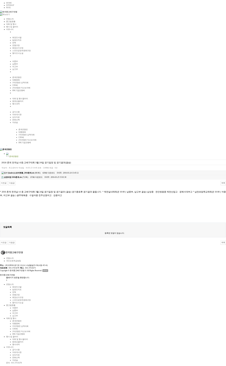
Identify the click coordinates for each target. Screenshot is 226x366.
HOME (9, 3)
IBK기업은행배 (18, 90)
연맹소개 (10, 19)
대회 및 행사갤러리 (20, 98)
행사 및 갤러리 (12, 27)
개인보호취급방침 (13, 261)
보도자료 (16, 117)
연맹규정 (16, 45)
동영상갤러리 (17, 101)
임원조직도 (17, 40)
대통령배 (16, 80)
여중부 (15, 61)
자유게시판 (17, 114)
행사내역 (16, 104)
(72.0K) (16, 177)
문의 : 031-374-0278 (14, 363)
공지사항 (16, 112)
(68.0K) (24, 173)
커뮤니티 (10, 29)
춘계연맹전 (17, 77)
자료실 (15, 122)
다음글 (12, 183)
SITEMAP (10, 5)
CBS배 (15, 85)
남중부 (15, 64)
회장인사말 (17, 37)
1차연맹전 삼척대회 (20, 83)
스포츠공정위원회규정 (21, 51)
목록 (223, 183)
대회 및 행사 (11, 24)
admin (45, 270)
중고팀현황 (10, 21)
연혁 (14, 43)
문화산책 (16, 120)
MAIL (8, 7)
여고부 (15, 67)
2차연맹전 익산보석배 (21, 88)
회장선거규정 (17, 48)
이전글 (3, 183)
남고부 (15, 69)
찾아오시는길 (17, 53)
